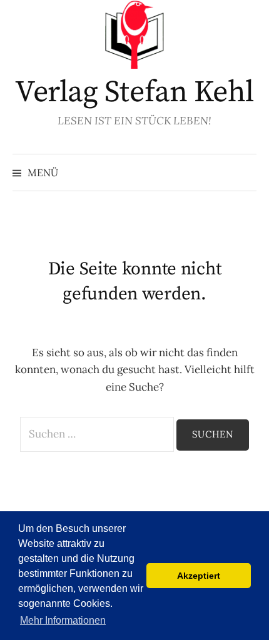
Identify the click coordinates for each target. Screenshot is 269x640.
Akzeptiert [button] (198, 576)
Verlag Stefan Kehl (134, 92)
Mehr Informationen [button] (63, 620)
